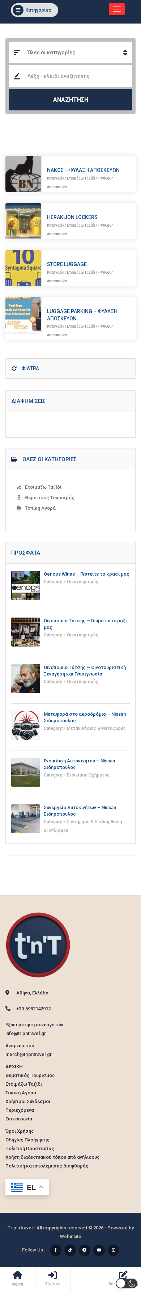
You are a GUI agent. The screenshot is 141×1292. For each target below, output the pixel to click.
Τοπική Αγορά (40, 508)
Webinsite (70, 1236)
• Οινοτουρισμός (81, 581)
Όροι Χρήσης (19, 1131)
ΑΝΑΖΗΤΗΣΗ (70, 99)
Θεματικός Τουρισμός (49, 497)
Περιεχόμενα (19, 1110)
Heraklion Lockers (72, 217)
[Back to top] (117, 1247)
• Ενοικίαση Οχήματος (87, 775)
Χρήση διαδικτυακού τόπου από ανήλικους (52, 1157)
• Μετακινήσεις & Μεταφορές (95, 728)
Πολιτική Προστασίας (29, 1148)
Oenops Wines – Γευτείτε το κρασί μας (86, 574)
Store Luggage (67, 264)
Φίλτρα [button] (29, 368)
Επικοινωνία (18, 1118)
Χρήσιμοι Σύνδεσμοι (27, 1101)
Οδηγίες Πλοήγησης (27, 1139)
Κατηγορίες (38, 10)
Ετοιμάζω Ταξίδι (81, 178)
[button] (126, 1283)
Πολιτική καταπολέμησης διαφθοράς (47, 1166)
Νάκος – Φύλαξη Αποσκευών (83, 170)
